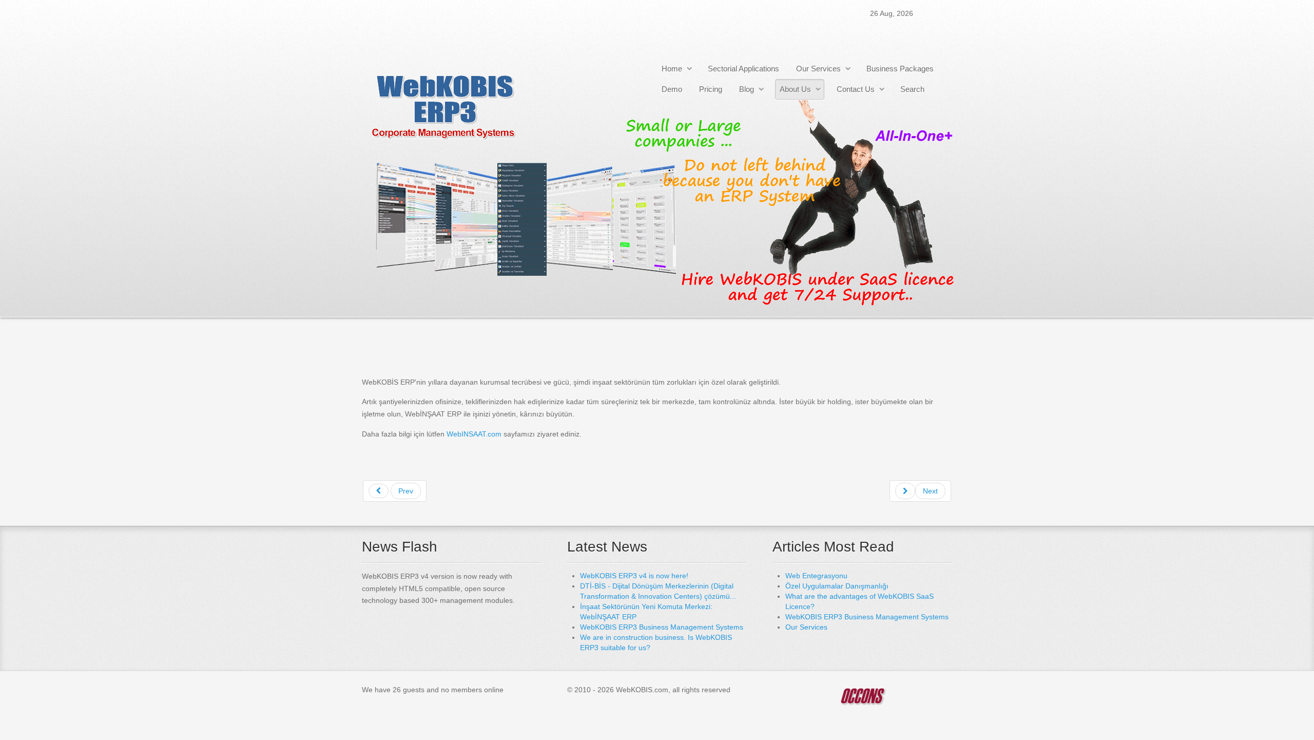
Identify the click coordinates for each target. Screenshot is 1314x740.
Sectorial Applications (743, 68)
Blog (746, 89)
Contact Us (856, 89)
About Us (795, 89)
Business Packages (900, 68)
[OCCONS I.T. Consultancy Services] (862, 696)
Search (912, 89)
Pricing (710, 89)
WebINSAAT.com (475, 434)
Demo (672, 89)
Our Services (818, 68)
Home (672, 68)
